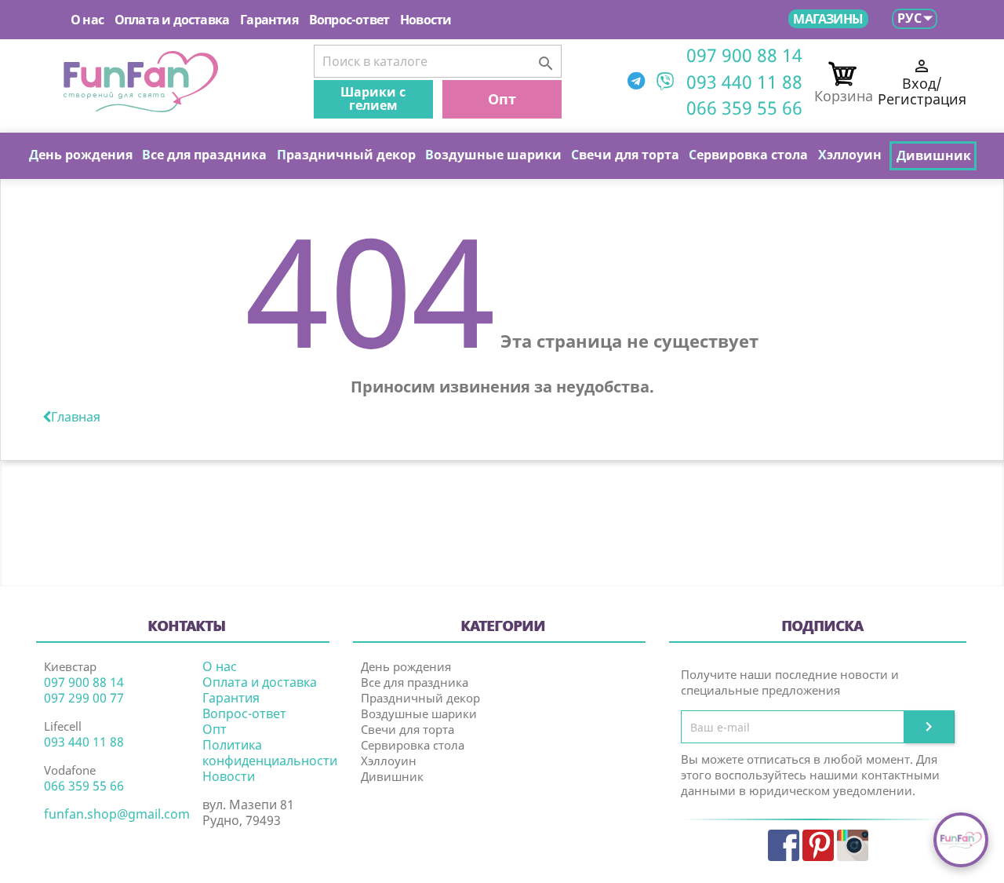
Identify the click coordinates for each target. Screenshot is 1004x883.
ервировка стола (748, 154)
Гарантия (269, 19)
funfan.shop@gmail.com (117, 814)
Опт (502, 98)
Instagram (852, 845)
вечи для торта (625, 154)
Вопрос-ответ (349, 19)
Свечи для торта (407, 729)
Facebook (783, 845)
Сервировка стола (412, 745)
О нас (87, 19)
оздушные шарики (493, 154)
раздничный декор (346, 154)
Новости (425, 19)
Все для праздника (414, 682)
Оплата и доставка (172, 19)
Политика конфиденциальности (269, 752)
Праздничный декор (420, 698)
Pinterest (818, 845)
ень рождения (81, 154)
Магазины (828, 18)
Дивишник (392, 776)
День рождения (406, 666)
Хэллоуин (389, 760)
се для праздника (204, 154)
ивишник (934, 155)
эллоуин (850, 154)
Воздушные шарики (419, 713)
